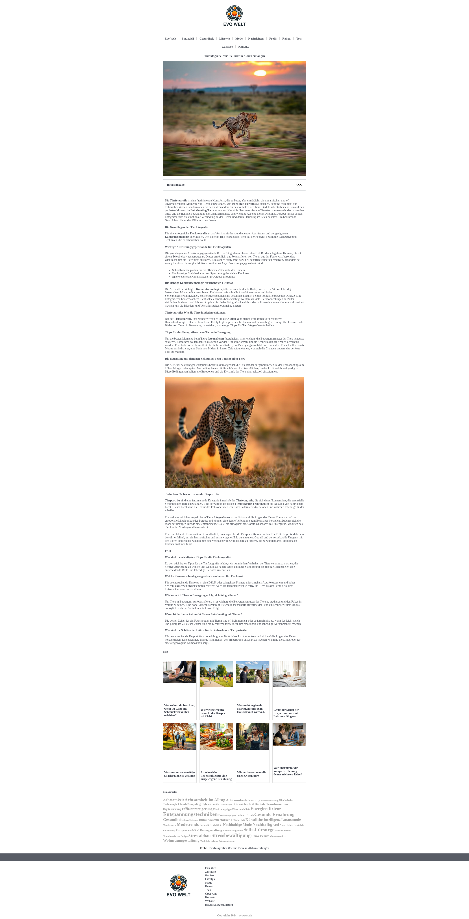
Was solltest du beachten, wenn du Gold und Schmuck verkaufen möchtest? (179, 710)
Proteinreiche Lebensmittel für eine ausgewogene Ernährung (216, 776)
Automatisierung (269, 800)
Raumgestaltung (211, 830)
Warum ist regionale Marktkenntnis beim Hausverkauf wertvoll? (251, 709)
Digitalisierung (172, 809)
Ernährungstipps (227, 815)
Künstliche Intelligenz (262, 820)
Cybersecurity (210, 804)
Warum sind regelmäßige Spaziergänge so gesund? (179, 774)
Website (210, 901)
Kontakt (243, 46)
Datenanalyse (226, 804)
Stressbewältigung (231, 835)
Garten (209, 875)
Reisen (286, 38)
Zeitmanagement (226, 841)
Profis (273, 38)
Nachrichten (256, 38)
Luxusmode (291, 820)
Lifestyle (224, 38)
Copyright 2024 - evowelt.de (234, 915)
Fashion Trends (245, 815)
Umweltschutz (260, 836)
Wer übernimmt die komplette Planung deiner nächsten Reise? (288, 771)
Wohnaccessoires (277, 836)
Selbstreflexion (283, 830)
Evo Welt (170, 38)
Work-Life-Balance (209, 841)
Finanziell (188, 38)
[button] (297, 184)
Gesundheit (207, 38)
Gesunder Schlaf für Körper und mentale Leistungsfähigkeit (286, 713)
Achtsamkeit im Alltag (205, 799)
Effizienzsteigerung (197, 809)
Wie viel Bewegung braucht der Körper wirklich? (213, 713)
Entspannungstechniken (190, 814)
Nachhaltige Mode (237, 824)
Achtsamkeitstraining (243, 800)
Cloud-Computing (189, 804)
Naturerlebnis (286, 825)
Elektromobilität (241, 809)
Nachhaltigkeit (265, 824)
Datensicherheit (243, 804)
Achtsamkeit (173, 800)
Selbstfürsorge (258, 829)
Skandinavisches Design (175, 836)
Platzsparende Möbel (187, 830)
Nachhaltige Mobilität (211, 825)
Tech (299, 38)
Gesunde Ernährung (274, 814)
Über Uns (211, 893)
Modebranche (169, 825)
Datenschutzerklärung (219, 904)
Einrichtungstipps (222, 809)
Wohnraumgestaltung (181, 840)
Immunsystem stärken (214, 820)
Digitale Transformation (271, 804)
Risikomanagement (233, 830)
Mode (239, 38)
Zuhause (227, 46)
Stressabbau (199, 835)
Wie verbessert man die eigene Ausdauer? (251, 774)
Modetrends (188, 824)
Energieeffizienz (265, 808)
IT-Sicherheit (238, 820)
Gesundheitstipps (190, 820)
